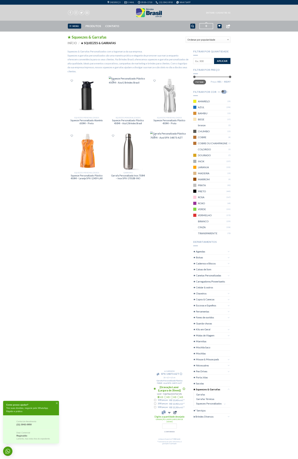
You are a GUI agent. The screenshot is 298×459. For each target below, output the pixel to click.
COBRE (202, 137)
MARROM (204, 179)
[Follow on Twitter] (81, 12)
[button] (218, 13)
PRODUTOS (93, 26)
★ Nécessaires (201, 365)
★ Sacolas (198, 383)
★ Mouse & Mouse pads (206, 359)
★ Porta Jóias (200, 377)
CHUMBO (204, 131)
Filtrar (200, 82)
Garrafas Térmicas (205, 399)
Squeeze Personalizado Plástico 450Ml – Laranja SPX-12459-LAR (87, 177)
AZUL (201, 107)
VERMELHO (205, 215)
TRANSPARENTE (207, 233)
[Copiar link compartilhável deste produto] (175, 412)
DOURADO (204, 155)
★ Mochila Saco (201, 347)
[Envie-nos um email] (87, 12)
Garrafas (200, 394)
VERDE (202, 209)
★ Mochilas (199, 353)
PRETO (202, 191)
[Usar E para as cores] (224, 92)
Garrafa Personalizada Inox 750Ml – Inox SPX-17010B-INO (128, 177)
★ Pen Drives (200, 371)
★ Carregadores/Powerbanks (209, 281)
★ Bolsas (198, 257)
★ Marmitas (199, 341)
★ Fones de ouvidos (203, 317)
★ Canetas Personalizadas (207, 275)
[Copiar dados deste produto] (163, 412)
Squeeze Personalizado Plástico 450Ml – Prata (169, 122)
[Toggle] (228, 251)
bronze (201, 125)
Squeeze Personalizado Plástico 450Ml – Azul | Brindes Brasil (128, 122)
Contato (112, 26)
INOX (201, 161)
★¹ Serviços (199, 410)
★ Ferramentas (201, 311)
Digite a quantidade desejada (169, 419)
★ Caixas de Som (202, 269)
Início (72, 43)
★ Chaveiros (200, 293)
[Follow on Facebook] (70, 12)
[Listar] (71, 80)
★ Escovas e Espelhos (204, 305)
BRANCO (203, 221)
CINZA (202, 227)
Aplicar (222, 61)
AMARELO (204, 101)
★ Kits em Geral (201, 329)
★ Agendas (199, 251)
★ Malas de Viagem (203, 335)
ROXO (201, 203)
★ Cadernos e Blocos (204, 263)
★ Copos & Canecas (203, 299)
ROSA (201, 197)
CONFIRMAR (169, 432)
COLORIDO (204, 149)
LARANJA (203, 167)
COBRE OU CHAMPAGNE (212, 143)
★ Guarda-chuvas (202, 323)
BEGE (201, 119)
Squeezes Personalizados (209, 403)
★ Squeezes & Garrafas (206, 389)
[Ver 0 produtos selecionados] (219, 26)
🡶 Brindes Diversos (203, 416)
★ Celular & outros (203, 287)
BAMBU (202, 113)
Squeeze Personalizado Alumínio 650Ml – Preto (86, 122)
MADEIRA (203, 173)
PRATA (202, 185)
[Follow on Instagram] (76, 12)
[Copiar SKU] (158, 374)
